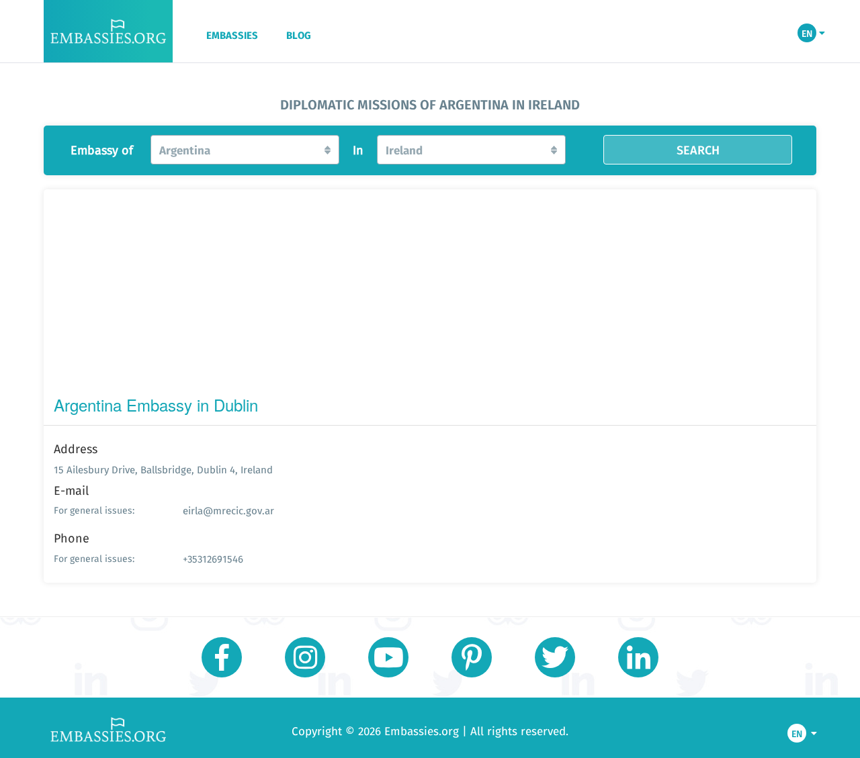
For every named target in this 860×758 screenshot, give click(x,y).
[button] (244, 149)
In (358, 150)
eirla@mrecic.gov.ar (228, 510)
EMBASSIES (232, 35)
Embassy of (102, 150)
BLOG (298, 35)
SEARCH (698, 149)
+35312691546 (213, 559)
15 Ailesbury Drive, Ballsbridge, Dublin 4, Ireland (163, 469)
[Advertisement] (430, 295)
